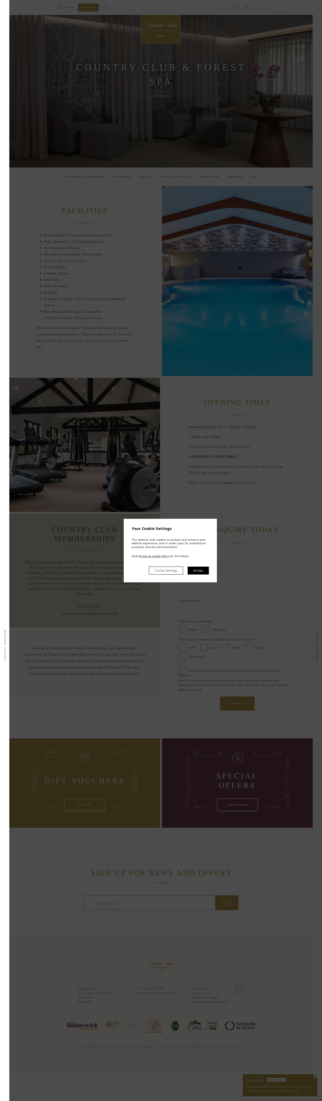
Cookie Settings (166, 570)
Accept (198, 570)
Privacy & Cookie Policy (154, 556)
